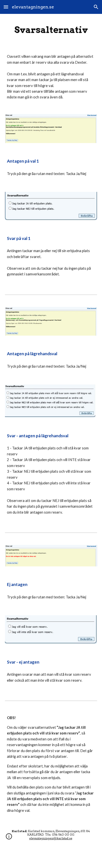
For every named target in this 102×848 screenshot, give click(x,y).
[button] (6, 7)
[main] (51, 30)
